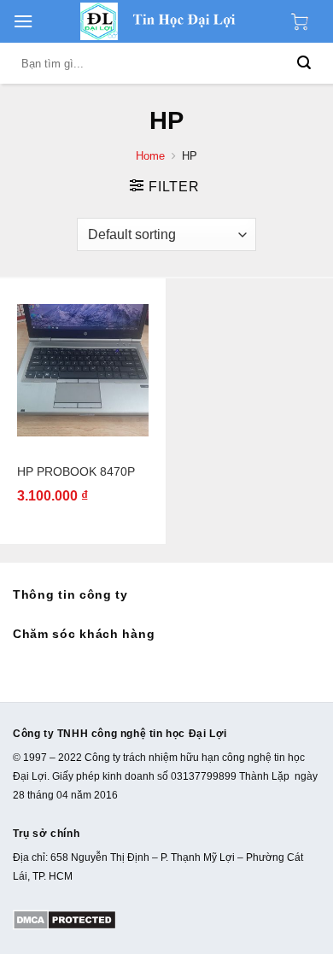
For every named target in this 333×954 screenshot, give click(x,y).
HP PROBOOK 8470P (76, 471)
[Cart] (304, 21)
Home (150, 155)
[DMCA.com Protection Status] (64, 919)
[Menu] (23, 21)
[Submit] (304, 63)
